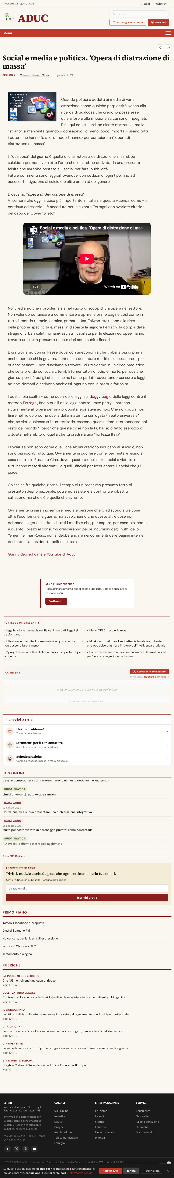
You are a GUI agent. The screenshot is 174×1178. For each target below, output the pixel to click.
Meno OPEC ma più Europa (107, 630)
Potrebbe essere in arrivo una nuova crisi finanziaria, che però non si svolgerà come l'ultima (126, 654)
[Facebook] (7, 1148)
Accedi (146, 4)
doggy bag (99, 396)
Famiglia (59, 1143)
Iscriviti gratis (87, 897)
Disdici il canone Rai (16, 930)
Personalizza (152, 1170)
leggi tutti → (10, 985)
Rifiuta (131, 1170)
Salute (58, 1122)
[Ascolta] (168, 47)
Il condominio (14, 1010)
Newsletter (143, 1116)
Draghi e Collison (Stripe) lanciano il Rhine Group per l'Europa (44, 1065)
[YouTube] (34, 1148)
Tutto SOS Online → (14, 856)
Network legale (104, 1132)
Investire (59, 1116)
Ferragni (30, 402)
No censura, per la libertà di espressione (30, 938)
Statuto (100, 1122)
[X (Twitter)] (16, 1148)
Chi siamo (101, 1111)
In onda (100, 1138)
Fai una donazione (147, 1122)
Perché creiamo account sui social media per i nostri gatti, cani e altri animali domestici (62, 1031)
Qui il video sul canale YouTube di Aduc (42, 554)
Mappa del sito (145, 1132)
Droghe (59, 1127)
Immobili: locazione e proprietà (23, 923)
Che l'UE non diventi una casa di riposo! (29, 980)
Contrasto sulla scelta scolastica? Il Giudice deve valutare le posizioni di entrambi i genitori (64, 997)
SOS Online (14, 773)
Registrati (160, 4)
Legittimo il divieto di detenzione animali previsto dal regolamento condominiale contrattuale (66, 1014)
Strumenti (142, 1127)
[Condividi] (160, 47)
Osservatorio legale (19, 993)
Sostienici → (56, 601)
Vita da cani (12, 1026)
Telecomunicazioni (66, 1138)
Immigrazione (63, 1132)
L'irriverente (13, 1043)
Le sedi (99, 1116)
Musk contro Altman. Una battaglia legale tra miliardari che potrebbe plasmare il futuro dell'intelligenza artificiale (126, 643)
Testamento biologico (17, 954)
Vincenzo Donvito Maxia (34, 75)
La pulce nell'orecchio (21, 976)
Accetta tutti (110, 1170)
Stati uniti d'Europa (18, 1060)
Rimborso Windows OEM (19, 946)
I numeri (100, 1127)
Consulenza (143, 1111)
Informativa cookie (80, 1173)
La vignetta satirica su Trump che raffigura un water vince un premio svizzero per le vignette (65, 1048)
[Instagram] (25, 1148)
